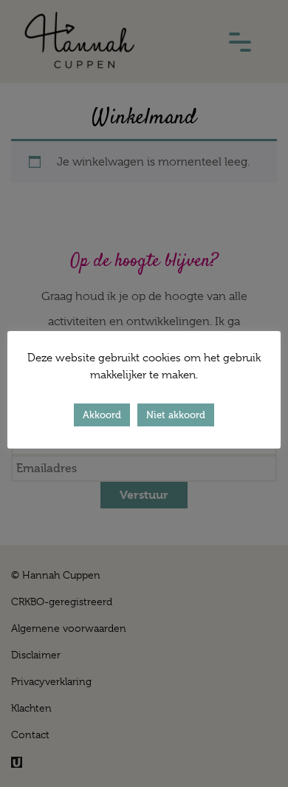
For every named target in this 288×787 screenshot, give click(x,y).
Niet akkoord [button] (175, 414)
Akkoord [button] (102, 414)
